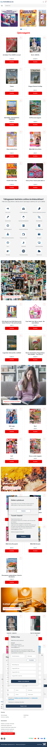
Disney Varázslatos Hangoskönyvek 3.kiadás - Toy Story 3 (35, 353)
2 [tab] (22, 29)
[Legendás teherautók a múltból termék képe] (12, 342)
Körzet (17, 690)
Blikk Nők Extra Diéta (35, 149)
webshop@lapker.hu (15, 529)
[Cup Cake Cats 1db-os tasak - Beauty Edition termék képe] (35, 311)
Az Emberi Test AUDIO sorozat (12, 55)
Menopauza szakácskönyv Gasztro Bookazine (12, 576)
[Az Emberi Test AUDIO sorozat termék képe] (12, 45)
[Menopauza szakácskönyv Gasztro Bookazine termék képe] (12, 565)
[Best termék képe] (35, 416)
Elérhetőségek (4, 715)
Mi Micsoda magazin (35, 117)
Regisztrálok (23, 706)
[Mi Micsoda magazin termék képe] (35, 107)
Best (35, 426)
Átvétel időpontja (15, 664)
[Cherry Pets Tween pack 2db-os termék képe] (35, 170)
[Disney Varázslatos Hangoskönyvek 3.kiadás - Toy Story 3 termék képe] (35, 342)
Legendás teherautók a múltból (12, 353)
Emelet (8, 685)
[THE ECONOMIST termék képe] (35, 623)
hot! (12, 456)
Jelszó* (8, 668)
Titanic (12, 86)
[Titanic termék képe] (12, 76)
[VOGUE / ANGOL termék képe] (12, 623)
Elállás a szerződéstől (8, 733)
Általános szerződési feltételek (7, 723)
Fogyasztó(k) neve (15, 668)
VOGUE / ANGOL (12, 633)
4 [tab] (26, 29)
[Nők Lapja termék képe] (12, 416)
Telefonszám (30, 694)
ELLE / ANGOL (35, 55)
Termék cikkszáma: (15, 656)
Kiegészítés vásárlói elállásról (7, 731)
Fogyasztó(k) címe (15, 672)
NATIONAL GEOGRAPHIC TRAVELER (11, 118)
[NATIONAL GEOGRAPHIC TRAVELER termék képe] (12, 107)
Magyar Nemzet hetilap (35, 86)
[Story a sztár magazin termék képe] (35, 446)
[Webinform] (44, 744)
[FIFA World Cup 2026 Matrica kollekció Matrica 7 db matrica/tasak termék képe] (12, 311)
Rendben (23, 536)
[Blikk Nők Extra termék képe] (35, 139)
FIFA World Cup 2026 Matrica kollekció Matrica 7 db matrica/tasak (12, 322)
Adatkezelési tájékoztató (6, 725)
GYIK (25, 717)
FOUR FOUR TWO (12, 180)
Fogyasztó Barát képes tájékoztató (8, 727)
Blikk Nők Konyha (35, 544)
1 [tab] (21, 29)
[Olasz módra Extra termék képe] (12, 139)
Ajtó (26, 685)
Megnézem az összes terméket (12, 297)
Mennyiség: (30, 656)
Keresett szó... (8, 5)
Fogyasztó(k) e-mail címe (17, 675)
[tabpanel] (9, 18)
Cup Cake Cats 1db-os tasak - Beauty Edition (35, 322)
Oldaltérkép (26, 715)
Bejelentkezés (43, 1)
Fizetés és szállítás (5, 717)
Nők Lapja (12, 426)
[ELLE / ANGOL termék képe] (35, 45)
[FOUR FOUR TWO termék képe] (12, 170)
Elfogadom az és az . (23, 698)
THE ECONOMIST (35, 633)
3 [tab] (24, 29)
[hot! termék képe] (12, 446)
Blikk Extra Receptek (12, 544)
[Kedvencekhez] (20, 37)
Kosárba (12, 61)
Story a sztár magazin (35, 456)
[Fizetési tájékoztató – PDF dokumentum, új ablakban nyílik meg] (37, 738)
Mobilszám (30, 690)
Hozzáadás (31, 660)
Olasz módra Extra (11, 149)
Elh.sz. (8, 689)
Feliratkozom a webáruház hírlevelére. (16, 702)
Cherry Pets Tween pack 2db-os (35, 180)
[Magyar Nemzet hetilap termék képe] (35, 76)
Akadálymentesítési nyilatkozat (7, 729)
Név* (3, 685)
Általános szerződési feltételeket (22, 698)
